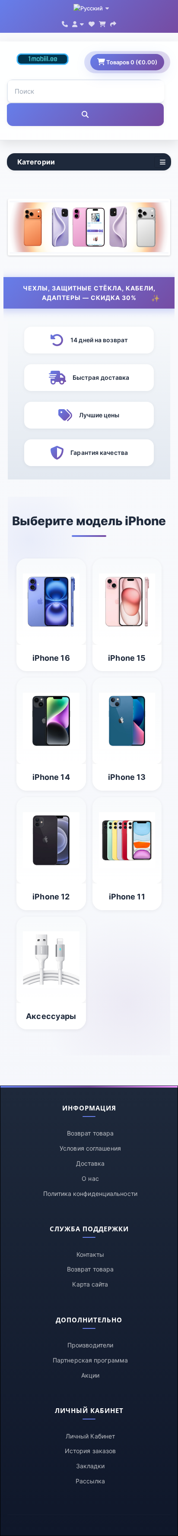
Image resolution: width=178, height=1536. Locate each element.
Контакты (90, 1254)
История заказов (90, 1450)
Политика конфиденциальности (90, 1193)
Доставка (90, 1163)
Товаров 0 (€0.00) (131, 62)
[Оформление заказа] (113, 23)
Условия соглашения (90, 1148)
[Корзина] (102, 23)
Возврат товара (90, 1133)
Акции (90, 1375)
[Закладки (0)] (92, 23)
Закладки (90, 1466)
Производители (90, 1345)
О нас (90, 1178)
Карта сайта (90, 1284)
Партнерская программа (90, 1360)
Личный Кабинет (90, 1436)
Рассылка (90, 1481)
